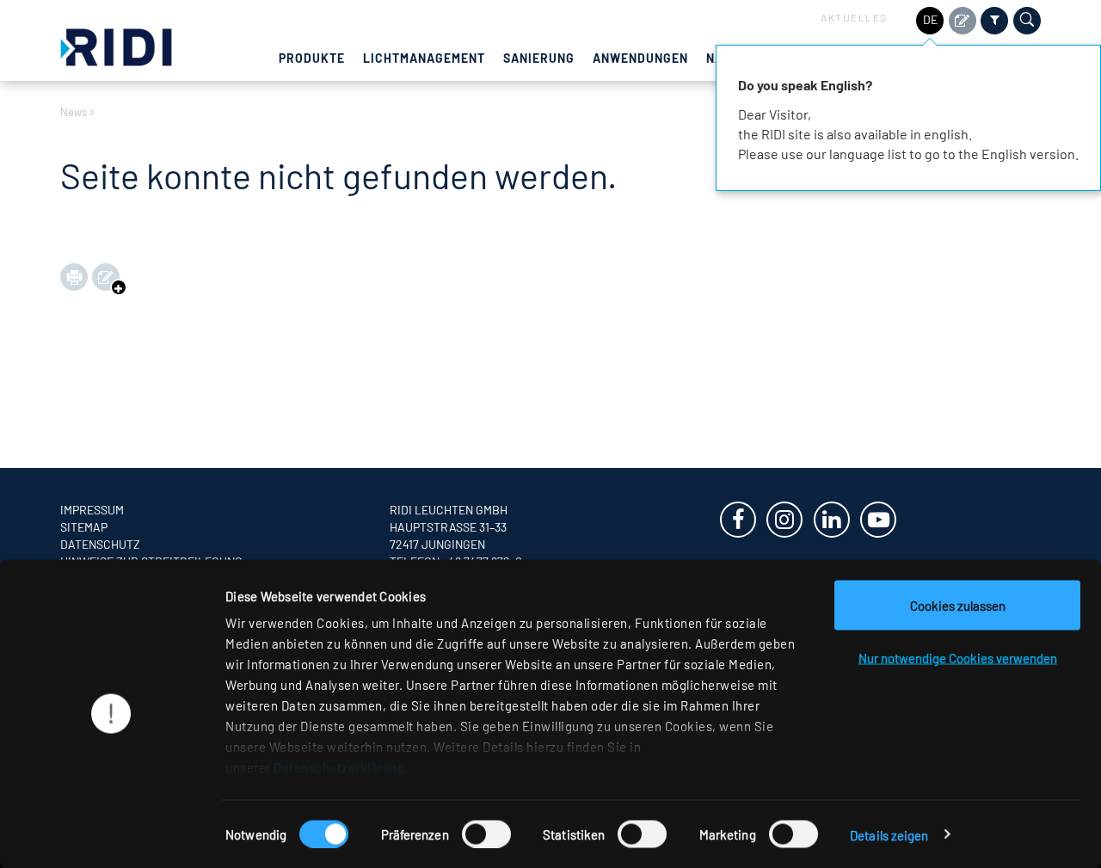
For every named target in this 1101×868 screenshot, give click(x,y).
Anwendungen (640, 58)
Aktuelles (854, 17)
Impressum (92, 509)
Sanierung (539, 58)
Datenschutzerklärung (339, 767)
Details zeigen (889, 834)
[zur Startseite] (116, 45)
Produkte (312, 58)
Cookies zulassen (958, 605)
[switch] (486, 833)
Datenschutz (100, 544)
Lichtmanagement (424, 58)
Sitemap (84, 527)
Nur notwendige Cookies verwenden (957, 658)
